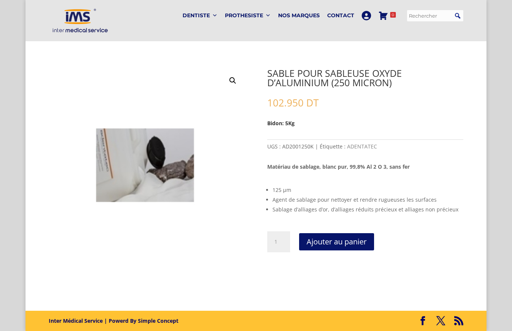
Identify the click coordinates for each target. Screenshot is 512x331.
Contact (340, 15)
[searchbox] (435, 15)
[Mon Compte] (366, 15)
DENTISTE (196, 15)
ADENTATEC (362, 146)
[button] (457, 15)
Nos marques (299, 15)
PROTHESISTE (244, 15)
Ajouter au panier (337, 242)
